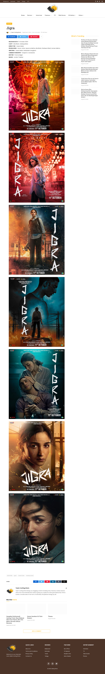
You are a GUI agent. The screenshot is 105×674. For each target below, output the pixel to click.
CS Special (67, 651)
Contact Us (29, 656)
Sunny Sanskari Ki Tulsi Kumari (34, 617)
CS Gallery (71, 15)
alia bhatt (9, 575)
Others (81, 15)
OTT (28, 1)
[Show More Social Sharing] (41, 36)
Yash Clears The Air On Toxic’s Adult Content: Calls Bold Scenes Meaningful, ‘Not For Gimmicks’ (89, 81)
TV (55, 15)
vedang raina (29, 575)
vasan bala (21, 575)
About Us (28, 649)
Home (23, 15)
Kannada (13, 1)
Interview (39, 15)
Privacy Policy (29, 653)
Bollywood (6, 1)
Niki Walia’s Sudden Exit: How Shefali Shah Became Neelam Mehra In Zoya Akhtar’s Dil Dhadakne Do (89, 70)
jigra (15, 575)
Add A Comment (36, 631)
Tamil (18, 1)
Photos (9, 23)
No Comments (36, 32)
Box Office (67, 649)
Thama (50, 616)
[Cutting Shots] (52, 8)
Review (29, 15)
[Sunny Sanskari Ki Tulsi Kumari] (36, 609)
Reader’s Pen (67, 653)
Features (47, 15)
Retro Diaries (67, 656)
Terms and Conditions (32, 651)
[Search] (102, 1)
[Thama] (57, 609)
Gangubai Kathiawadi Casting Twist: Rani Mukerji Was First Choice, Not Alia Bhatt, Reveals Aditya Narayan (15, 620)
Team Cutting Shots (16, 32)
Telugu (23, 1)
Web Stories (62, 15)
